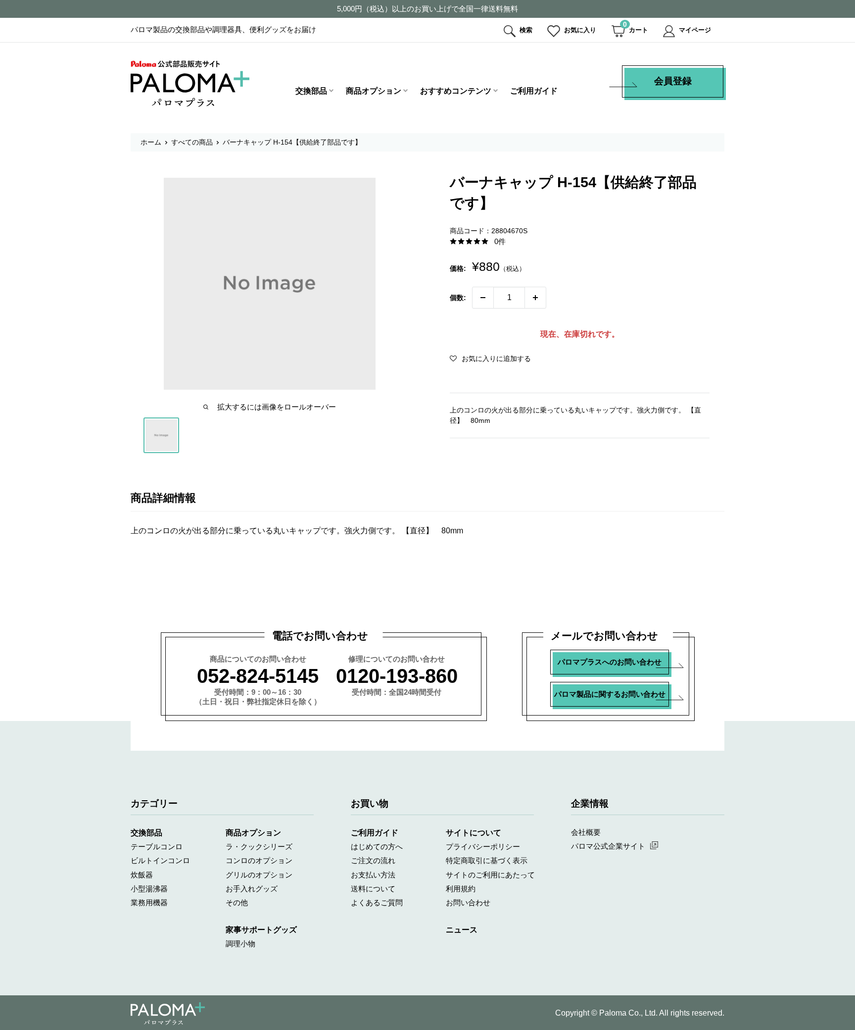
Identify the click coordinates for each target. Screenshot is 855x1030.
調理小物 (240, 943)
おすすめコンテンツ (455, 91)
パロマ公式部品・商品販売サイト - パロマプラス (190, 83)
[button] (490, 358)
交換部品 (311, 91)
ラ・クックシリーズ (259, 846)
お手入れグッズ (252, 888)
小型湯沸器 (149, 888)
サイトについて (473, 832)
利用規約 (460, 888)
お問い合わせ (468, 902)
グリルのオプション (259, 875)
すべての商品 (192, 142)
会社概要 (586, 832)
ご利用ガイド (534, 91)
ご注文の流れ (373, 860)
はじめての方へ (377, 846)
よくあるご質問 (377, 902)
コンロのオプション (259, 860)
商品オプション (373, 91)
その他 (237, 902)
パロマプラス (168, 1013)
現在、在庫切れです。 (579, 334)
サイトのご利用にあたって (490, 875)
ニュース (461, 930)
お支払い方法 (373, 875)
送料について (373, 888)
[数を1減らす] (483, 297)
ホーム (151, 142)
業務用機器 (149, 902)
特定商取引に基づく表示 (486, 860)
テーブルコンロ (157, 846)
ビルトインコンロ (160, 860)
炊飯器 (142, 875)
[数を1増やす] (535, 297)
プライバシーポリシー (483, 846)
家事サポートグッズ (261, 930)
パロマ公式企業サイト (608, 846)
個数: (458, 298)
